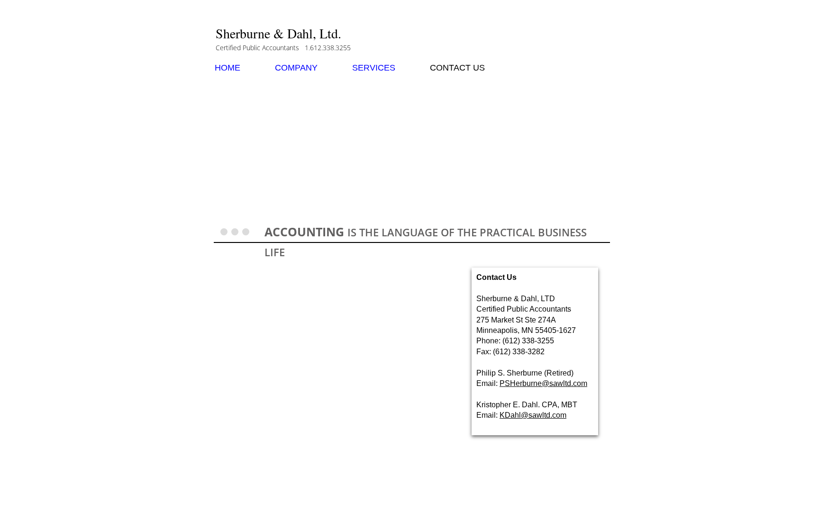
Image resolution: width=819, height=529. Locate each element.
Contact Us (457, 67)
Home (227, 67)
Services (373, 67)
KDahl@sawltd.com (533, 415)
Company (296, 67)
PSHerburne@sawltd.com (543, 383)
